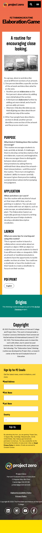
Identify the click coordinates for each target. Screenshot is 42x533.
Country (7, 415)
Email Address (9, 382)
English (9, 286)
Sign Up (12, 427)
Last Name (8, 404)
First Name (8, 393)
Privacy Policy (21, 496)
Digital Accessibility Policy (21, 493)
